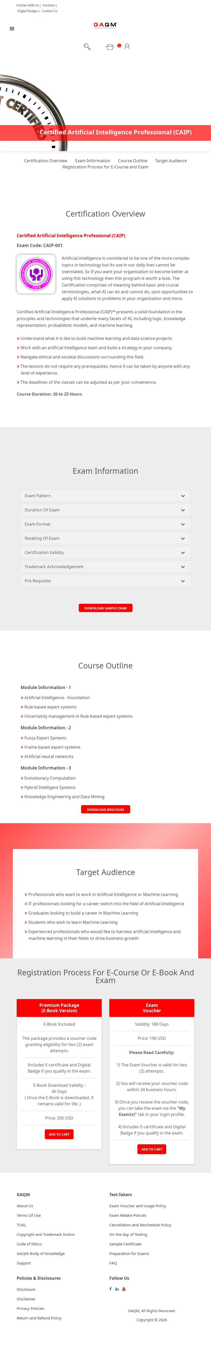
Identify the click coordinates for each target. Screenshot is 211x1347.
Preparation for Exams (129, 1253)
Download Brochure (105, 809)
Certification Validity (44, 552)
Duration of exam (42, 510)
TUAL (21, 1224)
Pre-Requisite (38, 581)
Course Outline (132, 161)
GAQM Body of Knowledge (41, 1253)
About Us (25, 1205)
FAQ (113, 1263)
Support (24, 1263)
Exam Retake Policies (127, 1215)
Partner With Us (27, 5)
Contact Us (50, 11)
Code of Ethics (29, 1243)
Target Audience (171, 161)
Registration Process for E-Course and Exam (105, 167)
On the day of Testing (128, 1234)
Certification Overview (45, 161)
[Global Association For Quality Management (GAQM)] (105, 26)
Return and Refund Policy (39, 1317)
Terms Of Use (29, 1215)
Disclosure (26, 1289)
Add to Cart (59, 1134)
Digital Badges (27, 11)
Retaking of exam (42, 538)
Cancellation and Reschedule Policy (140, 1224)
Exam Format (37, 524)
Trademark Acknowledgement (54, 566)
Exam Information (92, 161)
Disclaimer (26, 1298)
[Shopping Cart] (110, 49)
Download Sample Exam (106, 608)
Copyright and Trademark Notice (45, 1234)
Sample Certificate (125, 1243)
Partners (49, 5)
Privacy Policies (30, 1308)
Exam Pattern (38, 496)
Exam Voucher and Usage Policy (137, 1205)
